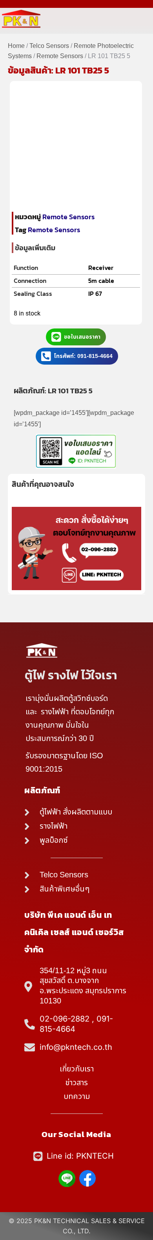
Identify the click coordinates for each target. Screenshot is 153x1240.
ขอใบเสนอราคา (82, 337)
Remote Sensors (59, 56)
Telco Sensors (49, 46)
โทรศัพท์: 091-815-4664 (83, 356)
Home (16, 46)
